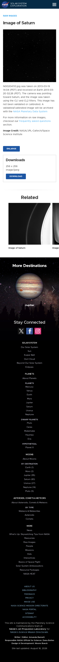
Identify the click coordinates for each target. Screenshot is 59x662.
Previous (6, 289)
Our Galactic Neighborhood (17, 11)
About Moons (29, 459)
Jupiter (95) (29, 475)
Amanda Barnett (37, 637)
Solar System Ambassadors (29, 566)
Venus (29, 391)
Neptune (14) (29, 487)
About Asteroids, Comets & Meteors (29, 503)
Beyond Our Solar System (29, 363)
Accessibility (29, 617)
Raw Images (10, 16)
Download (16, 176)
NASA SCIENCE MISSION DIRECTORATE (29, 606)
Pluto (29, 423)
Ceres (29, 427)
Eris (29, 439)
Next (52, 289)
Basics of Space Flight (29, 562)
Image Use (29, 602)
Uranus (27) (29, 483)
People (29, 546)
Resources (29, 538)
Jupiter (29, 305)
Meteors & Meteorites (29, 511)
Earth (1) (29, 467)
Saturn (29, 407)
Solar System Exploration (17, 4)
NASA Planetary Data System (30, 111)
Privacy (29, 598)
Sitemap (29, 613)
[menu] (54, 4)
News (29, 530)
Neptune (29, 414)
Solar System (29, 343)
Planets (29, 374)
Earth (29, 395)
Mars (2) (29, 471)
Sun (29, 351)
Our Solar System (29, 347)
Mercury (29, 387)
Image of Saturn (16, 248)
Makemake (29, 431)
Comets (29, 519)
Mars (29, 399)
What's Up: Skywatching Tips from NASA (29, 534)
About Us (29, 587)
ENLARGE (11, 149)
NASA (4, 4)
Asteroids (29, 515)
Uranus (29, 411)
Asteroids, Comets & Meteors (29, 498)
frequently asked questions (35, 121)
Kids (29, 554)
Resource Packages (29, 570)
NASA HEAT (29, 574)
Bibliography (29, 590)
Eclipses (29, 367)
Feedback (29, 594)
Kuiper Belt (29, 355)
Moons (29, 455)
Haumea (29, 435)
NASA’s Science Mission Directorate (29, 632)
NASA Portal (29, 610)
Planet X (29, 447)
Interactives (29, 558)
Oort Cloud (29, 359)
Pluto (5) (29, 491)
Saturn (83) (29, 479)
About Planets (29, 378)
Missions (29, 550)
